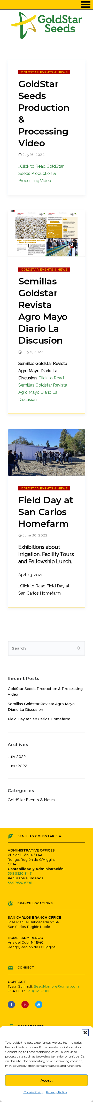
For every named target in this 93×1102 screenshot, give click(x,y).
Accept (46, 1080)
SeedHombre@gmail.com (56, 986)
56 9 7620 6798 (20, 883)
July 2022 (17, 757)
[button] (85, 1032)
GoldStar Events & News (44, 72)
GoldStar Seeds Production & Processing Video (43, 113)
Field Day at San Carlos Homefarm (45, 512)
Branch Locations (35, 903)
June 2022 (17, 766)
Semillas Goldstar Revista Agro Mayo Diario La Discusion (42, 311)
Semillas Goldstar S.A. (40, 836)
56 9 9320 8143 (20, 873)
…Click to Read (41, 173)
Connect (26, 967)
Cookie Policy (33, 1092)
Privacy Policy (56, 1092)
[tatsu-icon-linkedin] (26, 1004)
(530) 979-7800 (38, 991)
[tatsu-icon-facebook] (13, 1004)
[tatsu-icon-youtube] (38, 1004)
